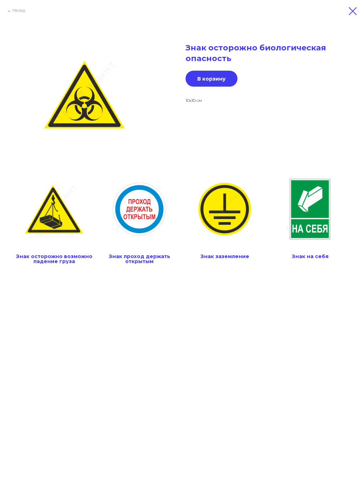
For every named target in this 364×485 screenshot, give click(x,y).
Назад (18, 10)
